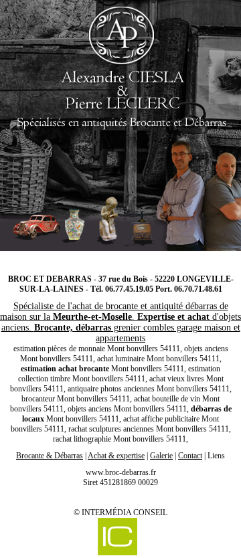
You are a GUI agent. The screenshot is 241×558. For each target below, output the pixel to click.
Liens (216, 455)
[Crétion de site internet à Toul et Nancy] (117, 538)
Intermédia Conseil (124, 512)
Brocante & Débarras (49, 455)
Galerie (161, 455)
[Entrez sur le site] (120, 130)
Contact (190, 455)
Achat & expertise (116, 455)
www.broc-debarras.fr (121, 472)
